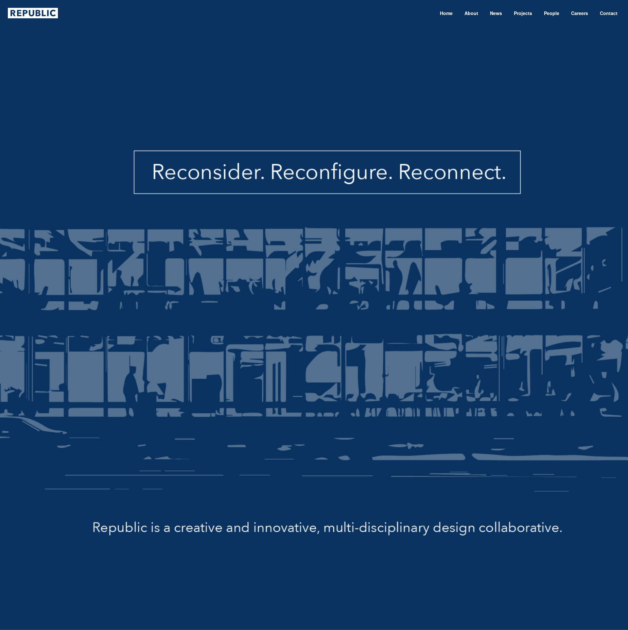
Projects (523, 13)
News (496, 13)
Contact (609, 13)
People (551, 13)
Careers (579, 13)
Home (446, 13)
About (471, 13)
